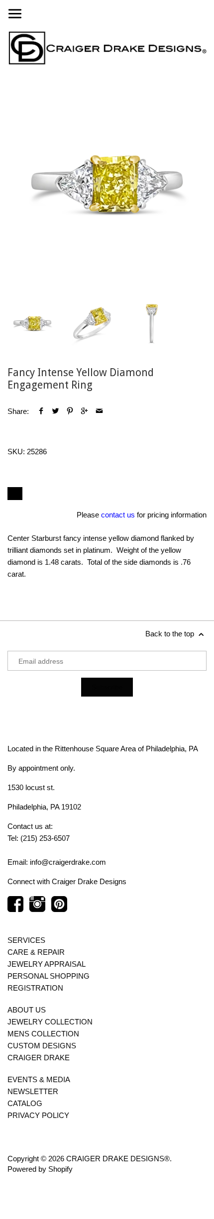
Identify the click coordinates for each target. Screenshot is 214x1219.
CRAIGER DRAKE (38, 1057)
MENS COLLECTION (43, 1033)
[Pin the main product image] (70, 411)
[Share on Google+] (84, 411)
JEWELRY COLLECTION (50, 1021)
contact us (118, 514)
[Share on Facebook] (41, 411)
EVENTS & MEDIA (38, 1079)
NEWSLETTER (32, 1091)
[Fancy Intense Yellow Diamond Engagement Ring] (107, 184)
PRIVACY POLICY (38, 1115)
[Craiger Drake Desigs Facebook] (15, 909)
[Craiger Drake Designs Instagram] (37, 909)
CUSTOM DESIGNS (41, 1045)
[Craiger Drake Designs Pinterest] (59, 909)
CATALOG (24, 1103)
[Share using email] (99, 411)
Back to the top (170, 633)
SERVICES (26, 940)
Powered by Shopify (40, 1169)
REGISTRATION (35, 988)
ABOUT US (26, 1010)
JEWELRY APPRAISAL (46, 964)
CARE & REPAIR (36, 952)
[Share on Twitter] (55, 411)
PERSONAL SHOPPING (48, 976)
